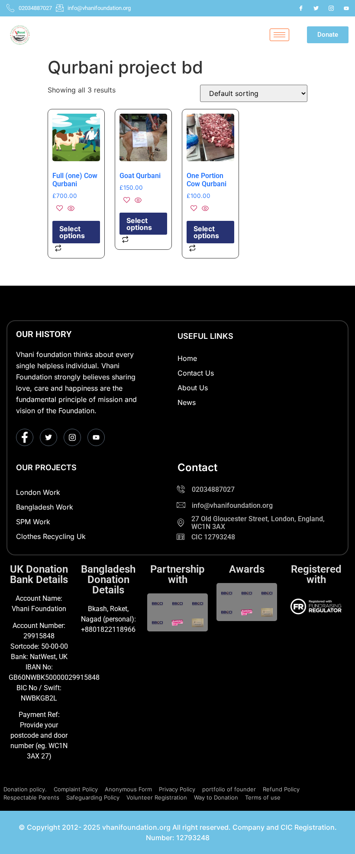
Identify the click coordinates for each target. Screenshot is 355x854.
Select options (72, 232)
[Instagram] (331, 8)
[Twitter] (316, 8)
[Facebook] (300, 8)
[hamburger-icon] (279, 35)
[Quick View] (69, 208)
